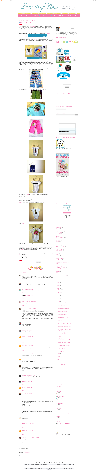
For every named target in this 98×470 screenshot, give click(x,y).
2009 (58, 358)
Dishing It (57, 263)
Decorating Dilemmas (59, 258)
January (59, 356)
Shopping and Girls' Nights (60, 237)
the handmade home (60, 396)
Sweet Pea (58, 416)
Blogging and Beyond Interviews (61, 268)
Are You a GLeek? (60, 330)
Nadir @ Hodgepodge (25, 359)
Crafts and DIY (58, 233)
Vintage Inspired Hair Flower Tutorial (63, 338)
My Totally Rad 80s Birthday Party (63, 308)
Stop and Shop (28, 263)
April (59, 301)
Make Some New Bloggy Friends (63, 332)
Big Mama (59, 408)
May (59, 299)
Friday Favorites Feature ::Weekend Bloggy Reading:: (66, 349)
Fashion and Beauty (59, 250)
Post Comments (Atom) (26, 452)
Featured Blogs (58, 229)
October (59, 292)
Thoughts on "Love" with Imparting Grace (64, 344)
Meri (22, 387)
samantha (23, 381)
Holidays (57, 235)
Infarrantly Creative (60, 398)
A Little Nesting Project (61, 321)
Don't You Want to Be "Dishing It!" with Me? (65, 329)
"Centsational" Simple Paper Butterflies (64, 345)
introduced (35, 39)
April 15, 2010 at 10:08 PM (30, 423)
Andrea (23, 330)
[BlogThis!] (37, 262)
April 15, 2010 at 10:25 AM (28, 330)
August (59, 295)
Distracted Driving (60, 307)
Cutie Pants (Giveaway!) (61, 327)
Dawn (22, 283)
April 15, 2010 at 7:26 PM (29, 417)
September (59, 293)
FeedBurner (69, 88)
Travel (57, 251)
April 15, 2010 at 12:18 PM (28, 366)
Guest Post (57, 241)
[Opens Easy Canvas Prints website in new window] (66, 55)
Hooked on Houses (60, 410)
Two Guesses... (60, 312)
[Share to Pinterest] (40, 262)
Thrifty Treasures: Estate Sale (62, 335)
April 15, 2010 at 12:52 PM (30, 375)
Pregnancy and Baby (59, 257)
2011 (58, 286)
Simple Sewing (58, 260)
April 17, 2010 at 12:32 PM (29, 430)
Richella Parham (24, 308)
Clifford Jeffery (24, 323)
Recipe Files (58, 238)
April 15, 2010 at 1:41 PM (28, 393)
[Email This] (36, 262)
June (59, 298)
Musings (57, 236)
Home (36, 450)
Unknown (23, 417)
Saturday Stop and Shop (61, 348)
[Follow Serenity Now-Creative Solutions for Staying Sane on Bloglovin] (61, 109)
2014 (58, 282)
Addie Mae (23, 223)
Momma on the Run (25, 301)
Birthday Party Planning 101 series (61, 273)
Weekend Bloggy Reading (60, 226)
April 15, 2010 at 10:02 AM (32, 308)
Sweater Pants (35, 68)
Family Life (58, 228)
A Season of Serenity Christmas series (61, 262)
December (59, 289)
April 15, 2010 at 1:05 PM (29, 381)
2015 (58, 280)
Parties (57, 254)
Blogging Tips (58, 245)
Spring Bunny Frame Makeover (62, 333)
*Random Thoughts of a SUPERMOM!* (63, 423)
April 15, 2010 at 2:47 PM (28, 410)
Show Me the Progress (59, 269)
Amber (23, 410)
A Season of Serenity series (60, 264)
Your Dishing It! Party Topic (62, 336)
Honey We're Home (60, 386)
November (59, 291)
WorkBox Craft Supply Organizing (61, 275)
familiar (28, 194)
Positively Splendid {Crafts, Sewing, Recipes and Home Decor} (66, 414)
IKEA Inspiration (58, 244)
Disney (57, 272)
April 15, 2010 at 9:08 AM (28, 283)
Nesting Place (59, 391)
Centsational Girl (60, 403)
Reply (23, 279)
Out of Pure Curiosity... (61, 351)
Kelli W (23, 289)
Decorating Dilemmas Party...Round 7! (64, 317)
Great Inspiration (58, 227)
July (58, 296)
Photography (58, 271)
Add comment (21, 446)
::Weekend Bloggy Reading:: (62, 302)
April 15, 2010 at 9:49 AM (29, 295)
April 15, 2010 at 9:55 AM (32, 301)
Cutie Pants (25, 68)
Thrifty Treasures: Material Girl (62, 310)
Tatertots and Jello (60, 401)
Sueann (23, 336)
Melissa (23, 345)
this (39, 26)
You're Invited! (60, 320)
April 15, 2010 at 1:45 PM (30, 399)
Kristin (23, 366)
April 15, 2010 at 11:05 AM (33, 359)
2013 (58, 283)
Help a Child (63, 364)
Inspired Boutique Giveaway (62, 311)
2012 (58, 285)
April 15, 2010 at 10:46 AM (30, 353)
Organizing (57, 255)
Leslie (23, 393)
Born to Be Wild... (60, 318)
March (59, 353)
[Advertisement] (64, 374)
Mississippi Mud (60, 341)
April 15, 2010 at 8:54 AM (32, 274)
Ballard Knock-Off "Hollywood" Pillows (64, 342)
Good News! (60, 346)
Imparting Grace (60, 405)
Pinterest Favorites (59, 259)
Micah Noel (23, 423)
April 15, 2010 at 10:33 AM (28, 345)
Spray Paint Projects (59, 247)
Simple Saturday (60, 324)
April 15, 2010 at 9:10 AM (29, 289)
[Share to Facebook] (39, 262)
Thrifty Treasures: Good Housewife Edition (64, 323)
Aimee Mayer (24, 375)
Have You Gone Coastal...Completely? (64, 339)
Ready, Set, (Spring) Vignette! (62, 305)
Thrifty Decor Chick (60, 393)
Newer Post (20, 450)
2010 (58, 288)
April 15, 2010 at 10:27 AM (28, 336)
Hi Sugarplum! (59, 389)
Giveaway (24, 263)
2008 (58, 359)
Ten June (58, 421)
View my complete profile (61, 37)
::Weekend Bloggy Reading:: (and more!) (64, 326)
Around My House (59, 232)
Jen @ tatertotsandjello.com (26, 437)
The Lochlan (21, 202)
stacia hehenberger (25, 274)
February (59, 354)
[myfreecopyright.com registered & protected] (49, 461)
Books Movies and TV (59, 249)
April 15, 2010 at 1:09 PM (28, 387)
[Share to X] (38, 262)
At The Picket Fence (60, 418)
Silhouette (57, 253)
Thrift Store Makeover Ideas (60, 246)
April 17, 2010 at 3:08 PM (35, 437)
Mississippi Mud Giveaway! (62, 315)
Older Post (51, 450)
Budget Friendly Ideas (59, 231)
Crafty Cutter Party (59, 266)
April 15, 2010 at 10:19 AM (31, 323)
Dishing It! (21, 249)
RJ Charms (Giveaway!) (61, 304)
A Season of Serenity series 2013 (61, 267)
